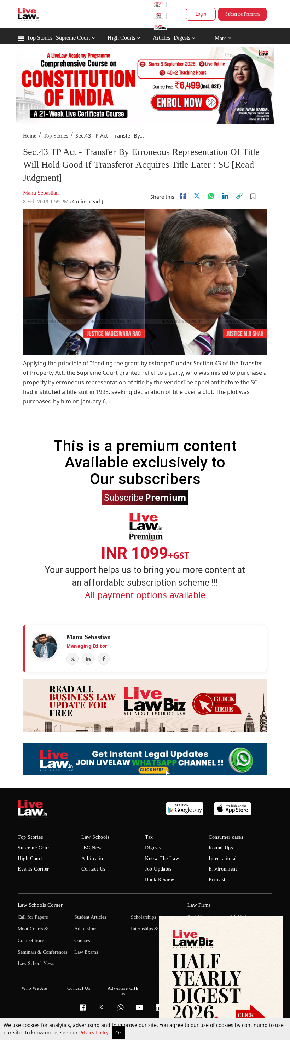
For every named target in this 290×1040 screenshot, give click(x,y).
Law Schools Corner (40, 905)
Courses (82, 940)
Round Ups (221, 847)
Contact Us (93, 869)
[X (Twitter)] (72, 659)
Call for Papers (33, 917)
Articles (161, 38)
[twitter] (197, 196)
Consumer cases (226, 837)
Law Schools (95, 837)
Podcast (217, 879)
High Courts (121, 38)
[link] (239, 196)
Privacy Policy (94, 1032)
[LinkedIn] (88, 659)
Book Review (159, 879)
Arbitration (93, 858)
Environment (223, 869)
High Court (30, 858)
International (223, 858)
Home (29, 136)
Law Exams (86, 952)
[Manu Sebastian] (44, 646)
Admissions (85, 928)
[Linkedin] (225, 196)
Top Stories (39, 38)
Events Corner (33, 869)
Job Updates (158, 869)
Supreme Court (73, 38)
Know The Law (162, 858)
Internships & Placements (156, 928)
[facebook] (183, 196)
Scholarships (143, 917)
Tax (149, 837)
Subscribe (145, 497)
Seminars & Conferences (42, 952)
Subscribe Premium (242, 14)
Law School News (36, 963)
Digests (182, 38)
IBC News (92, 847)
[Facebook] (104, 659)
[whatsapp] (211, 196)
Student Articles (90, 917)
